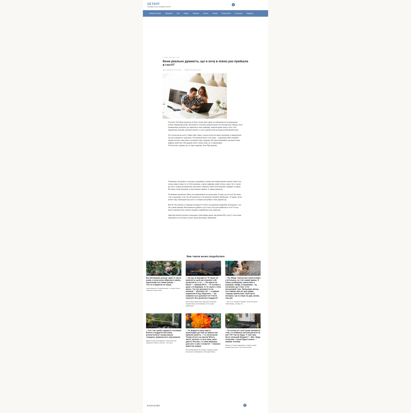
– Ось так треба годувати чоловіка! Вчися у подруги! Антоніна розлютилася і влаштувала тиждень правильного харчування (163, 333)
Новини (196, 13)
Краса (186, 13)
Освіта (205, 13)
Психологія (226, 13)
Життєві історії (155, 13)
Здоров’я (168, 13)
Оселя (215, 13)
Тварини (249, 13)
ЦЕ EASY (153, 3)
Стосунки (238, 13)
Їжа (178, 13)
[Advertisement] (205, 35)
